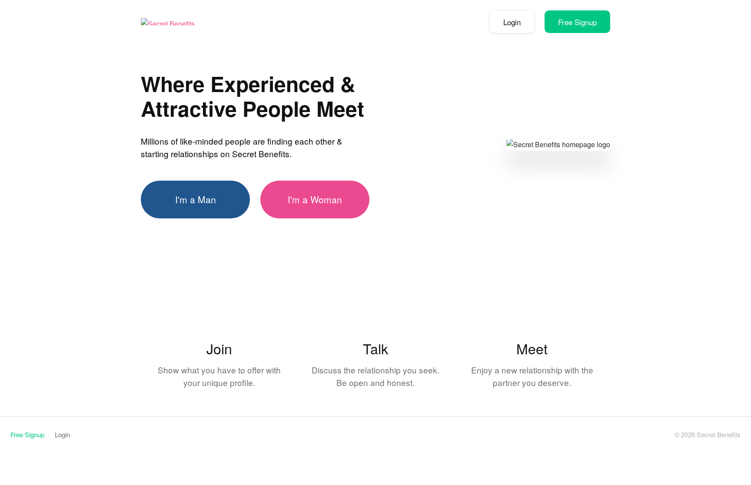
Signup (577, 21)
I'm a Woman (315, 199)
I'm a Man (195, 199)
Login (512, 21)
